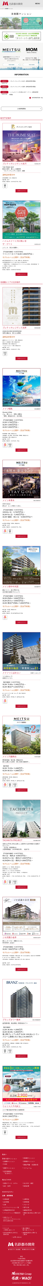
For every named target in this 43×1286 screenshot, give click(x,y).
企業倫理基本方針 (9, 1210)
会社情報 (6, 1202)
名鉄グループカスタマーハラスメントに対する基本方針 (11, 1219)
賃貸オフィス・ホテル (10, 1183)
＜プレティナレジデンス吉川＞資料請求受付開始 (22, 81)
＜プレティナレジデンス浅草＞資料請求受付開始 (22, 86)
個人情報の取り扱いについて (28, 1229)
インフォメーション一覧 (11, 1207)
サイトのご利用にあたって (9, 1229)
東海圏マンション (29, 1158)
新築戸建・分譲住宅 (31, 1165)
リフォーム (28, 1168)
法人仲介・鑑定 (29, 1183)
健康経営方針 (28, 1210)
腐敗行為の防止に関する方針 (32, 1213)
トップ (1, 8)
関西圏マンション (29, 1161)
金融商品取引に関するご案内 (30, 1233)
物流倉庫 (26, 1186)
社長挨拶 (6, 1199)
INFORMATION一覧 (37, 97)
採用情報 (26, 1202)
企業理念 (26, 1199)
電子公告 (26, 1207)
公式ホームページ (22, 190)
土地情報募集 (21, 108)
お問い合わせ (17, 1237)
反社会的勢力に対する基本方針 (10, 1233)
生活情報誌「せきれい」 (8, 1172)
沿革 (4, 1204)
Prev (2, 23)
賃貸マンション (9, 1168)
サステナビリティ (7, 1192)
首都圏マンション (9, 1161)
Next (40, 23)
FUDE (5, 1164)
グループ (26, 1204)
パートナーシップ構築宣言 (11, 1213)
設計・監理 (6, 1186)
